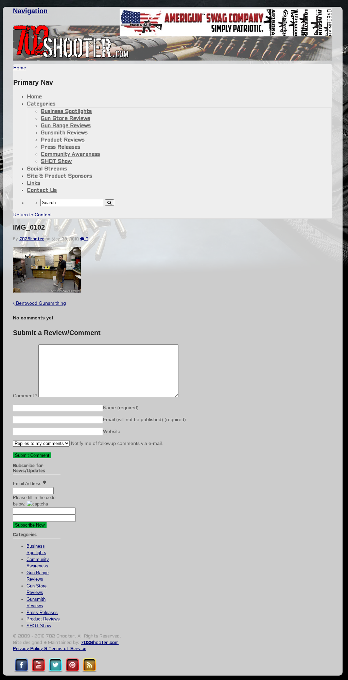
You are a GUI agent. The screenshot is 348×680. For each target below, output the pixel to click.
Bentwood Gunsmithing (40, 303)
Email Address (28, 483)
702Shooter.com (100, 643)
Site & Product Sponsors (59, 176)
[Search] (109, 202)
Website (111, 431)
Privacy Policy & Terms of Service (49, 649)
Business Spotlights (66, 111)
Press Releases (60, 147)
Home (34, 97)
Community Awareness (70, 154)
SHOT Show (56, 161)
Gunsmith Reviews (64, 133)
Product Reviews (63, 140)
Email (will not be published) (144, 419)
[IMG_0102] (47, 291)
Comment (25, 395)
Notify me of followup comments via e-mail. (116, 443)
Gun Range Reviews (66, 125)
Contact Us (42, 190)
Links (33, 183)
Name (121, 407)
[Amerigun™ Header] (226, 34)
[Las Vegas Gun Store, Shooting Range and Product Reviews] (71, 57)
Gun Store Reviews (65, 118)
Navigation (30, 11)
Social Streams (47, 169)
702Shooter (31, 239)
